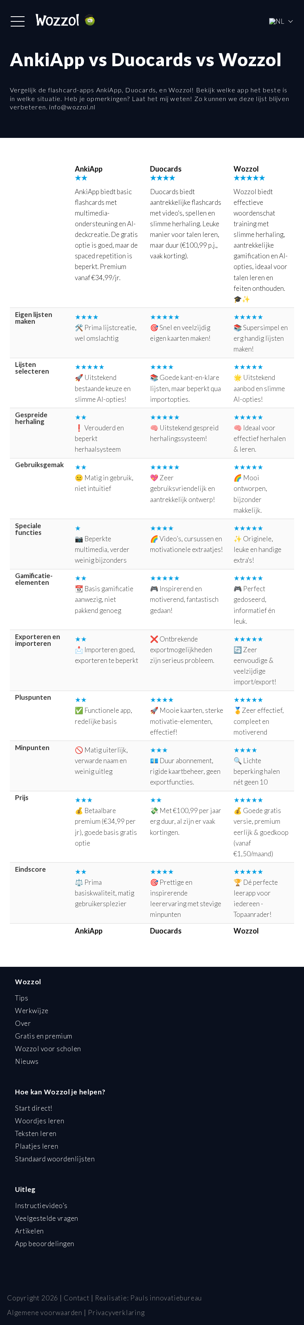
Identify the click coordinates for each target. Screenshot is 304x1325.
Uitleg (25, 1189)
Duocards (166, 173)
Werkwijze (32, 1010)
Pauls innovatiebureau (166, 1298)
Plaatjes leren (36, 1146)
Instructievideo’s (41, 1205)
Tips (21, 998)
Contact (76, 1298)
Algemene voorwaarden (44, 1312)
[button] (18, 21)
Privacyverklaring (116, 1312)
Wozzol (249, 173)
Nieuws (26, 1061)
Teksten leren (36, 1133)
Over (23, 1023)
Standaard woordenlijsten (55, 1159)
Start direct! (34, 1108)
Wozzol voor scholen (48, 1048)
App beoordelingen (44, 1243)
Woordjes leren (39, 1121)
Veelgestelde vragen (46, 1218)
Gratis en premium (43, 1036)
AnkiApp (89, 173)
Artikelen (29, 1231)
